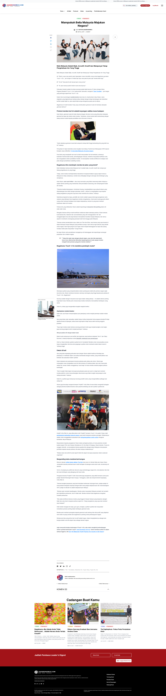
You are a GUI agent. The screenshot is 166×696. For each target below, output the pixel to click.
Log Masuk (155, 5)
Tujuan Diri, (93, 569)
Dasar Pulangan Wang (45, 692)
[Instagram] (43, 683)
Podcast (75, 11)
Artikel (69, 11)
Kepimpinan (86, 18)
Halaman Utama (111, 674)
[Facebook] (35, 683)
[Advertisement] (83, 546)
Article (79, 18)
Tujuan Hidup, (86, 569)
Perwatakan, (71, 569)
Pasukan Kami (110, 679)
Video (82, 11)
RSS (60, 692)
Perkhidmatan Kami (100, 11)
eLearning (89, 11)
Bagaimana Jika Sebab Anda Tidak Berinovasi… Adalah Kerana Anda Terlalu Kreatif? (49, 631)
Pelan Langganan (145, 5)
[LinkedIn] (39, 683)
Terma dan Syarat (55, 692)
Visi (97, 569)
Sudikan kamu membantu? (39, 680)
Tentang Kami (110, 677)
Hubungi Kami (110, 684)
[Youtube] (41, 683)
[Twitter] (37, 683)
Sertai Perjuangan (111, 682)
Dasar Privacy (37, 692)
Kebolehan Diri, (79, 569)
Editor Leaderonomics (85, 29)
